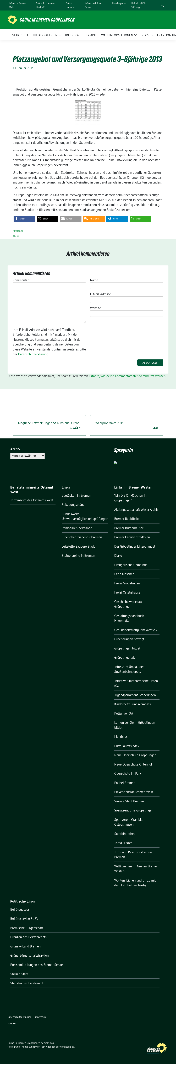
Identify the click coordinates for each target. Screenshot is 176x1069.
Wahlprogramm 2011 (126, 425)
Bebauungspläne (73, 504)
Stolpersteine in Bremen (78, 555)
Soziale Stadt (19, 974)
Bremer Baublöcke (127, 519)
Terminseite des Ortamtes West (31, 500)
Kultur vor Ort (123, 713)
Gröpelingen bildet (127, 648)
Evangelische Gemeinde (130, 565)
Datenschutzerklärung (33, 354)
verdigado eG (67, 1046)
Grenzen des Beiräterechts (28, 937)
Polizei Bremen (124, 783)
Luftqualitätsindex (126, 746)
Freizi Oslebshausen (128, 592)
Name (94, 280)
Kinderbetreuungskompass (132, 704)
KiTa (16, 235)
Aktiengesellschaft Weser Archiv (136, 509)
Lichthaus (121, 737)
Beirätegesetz (19, 909)
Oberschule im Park (127, 773)
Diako (118, 555)
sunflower (34, 1046)
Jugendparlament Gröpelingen (135, 695)
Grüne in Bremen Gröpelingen (47, 20)
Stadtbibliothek (124, 834)
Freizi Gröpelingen (127, 583)
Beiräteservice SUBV (24, 918)
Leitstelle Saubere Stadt (78, 546)
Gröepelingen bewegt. (129, 639)
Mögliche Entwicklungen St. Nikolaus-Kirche (49, 425)
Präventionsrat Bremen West (133, 792)
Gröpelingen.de (124, 657)
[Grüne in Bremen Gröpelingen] (12, 19)
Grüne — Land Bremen (25, 946)
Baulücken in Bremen (76, 495)
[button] (24, 219)
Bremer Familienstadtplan (132, 537)
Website (95, 308)
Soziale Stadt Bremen (129, 801)
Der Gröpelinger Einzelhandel (134, 546)
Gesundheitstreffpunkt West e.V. (136, 630)
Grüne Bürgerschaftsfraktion (29, 955)
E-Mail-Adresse (100, 294)
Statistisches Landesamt (26, 983)
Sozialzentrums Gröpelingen (133, 810)
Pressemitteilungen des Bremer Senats (36, 965)
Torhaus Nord (123, 843)
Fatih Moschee (124, 574)
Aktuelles (18, 230)
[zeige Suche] (162, 5)
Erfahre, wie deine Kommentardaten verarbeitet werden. (127, 376)
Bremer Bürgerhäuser (128, 528)
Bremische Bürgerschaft (26, 928)
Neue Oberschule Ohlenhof (133, 764)
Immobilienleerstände (77, 528)
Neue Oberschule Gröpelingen (135, 755)
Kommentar (22, 280)
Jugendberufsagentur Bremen (82, 537)
